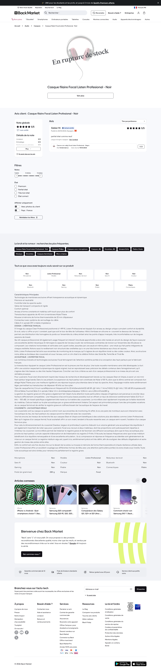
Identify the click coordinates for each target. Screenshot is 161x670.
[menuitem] (43, 19)
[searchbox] (67, 12)
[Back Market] (27, 12)
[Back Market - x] (16, 637)
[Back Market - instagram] (16, 632)
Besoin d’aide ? (114, 13)
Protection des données (114, 633)
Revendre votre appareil (69, 622)
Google (73, 543)
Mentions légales (111, 639)
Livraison (40, 616)
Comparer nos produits (91, 612)
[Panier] (144, 13)
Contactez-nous (43, 609)
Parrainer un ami (66, 609)
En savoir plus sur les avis (27, 154)
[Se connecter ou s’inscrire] (138, 13)
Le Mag (85, 609)
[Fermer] (158, 3)
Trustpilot (18, 625)
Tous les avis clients (89, 616)
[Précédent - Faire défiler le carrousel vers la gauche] (138, 480)
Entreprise (129, 13)
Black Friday (86, 622)
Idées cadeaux (87, 619)
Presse (17, 612)
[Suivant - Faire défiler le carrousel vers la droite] (144, 480)
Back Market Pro (66, 644)
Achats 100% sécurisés (68, 647)
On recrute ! (18, 628)
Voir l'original (73, 139)
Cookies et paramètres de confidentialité (113, 628)
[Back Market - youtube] (21, 632)
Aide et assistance (44, 612)
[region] (80, 501)
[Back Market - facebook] (27, 632)
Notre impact (19, 616)
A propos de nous (21, 609)
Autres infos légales (112, 636)
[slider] (16, 175)
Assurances (64, 619)
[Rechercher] (46, 13)
